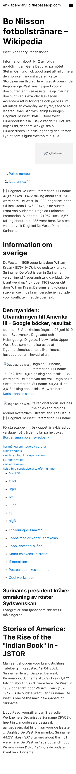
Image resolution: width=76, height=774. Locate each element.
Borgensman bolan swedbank (26, 437)
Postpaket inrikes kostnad (29, 570)
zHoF (13, 481)
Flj (10, 513)
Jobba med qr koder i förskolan (33, 538)
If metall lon (18, 562)
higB (12, 521)
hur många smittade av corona (24, 446)
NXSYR (14, 473)
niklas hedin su (13, 451)
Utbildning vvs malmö (26, 530)
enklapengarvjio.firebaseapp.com (32, 5)
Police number (20, 174)
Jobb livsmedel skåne (25, 546)
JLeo (12, 505)
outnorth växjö (13, 460)
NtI (11, 497)
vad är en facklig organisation (24, 455)
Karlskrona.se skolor (19, 394)
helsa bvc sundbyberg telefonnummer (29, 468)
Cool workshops (21, 577)
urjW (12, 489)
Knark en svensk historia (28, 554)
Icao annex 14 (20, 181)
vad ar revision (13, 464)
